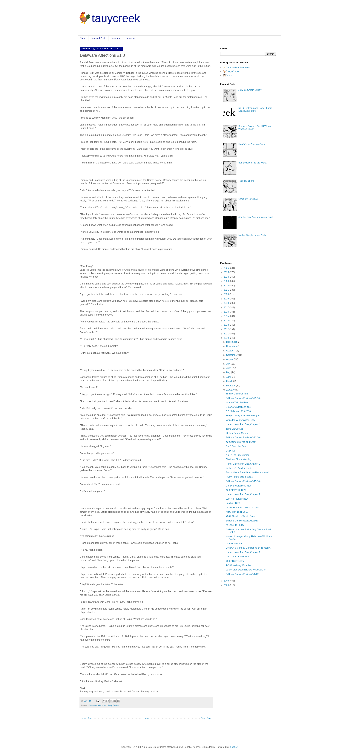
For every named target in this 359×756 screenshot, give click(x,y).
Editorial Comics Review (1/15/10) (243, 481)
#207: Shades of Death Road (240, 516)
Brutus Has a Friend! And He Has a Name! (247, 472)
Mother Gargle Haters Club (252, 235)
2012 (226, 329)
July (228, 363)
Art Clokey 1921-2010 (237, 512)
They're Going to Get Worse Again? (243, 415)
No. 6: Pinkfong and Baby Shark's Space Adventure (255, 109)
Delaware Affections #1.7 (238, 485)
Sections (115, 38)
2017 (226, 307)
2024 (226, 277)
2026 (226, 268)
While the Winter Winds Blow (240, 420)
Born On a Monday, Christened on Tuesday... (248, 548)
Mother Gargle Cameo (237, 433)
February (231, 385)
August (230, 359)
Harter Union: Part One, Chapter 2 (243, 494)
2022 (226, 285)
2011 (226, 333)
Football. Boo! (233, 503)
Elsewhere (130, 38)
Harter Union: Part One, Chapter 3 (243, 464)
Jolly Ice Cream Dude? (250, 90)
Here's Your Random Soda (252, 144)
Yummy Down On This (237, 393)
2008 (226, 585)
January (230, 390)
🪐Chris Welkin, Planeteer (236, 67)
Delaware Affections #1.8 (238, 407)
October (230, 350)
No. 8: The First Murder (237, 455)
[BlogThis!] (108, 701)
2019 (226, 298)
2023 (226, 281)
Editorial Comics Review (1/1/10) (242, 574)
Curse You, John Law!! (237, 556)
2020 (226, 294)
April (228, 377)
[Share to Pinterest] (118, 701)
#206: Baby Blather (235, 561)
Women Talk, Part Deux (238, 402)
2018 (226, 303)
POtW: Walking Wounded (238, 565)
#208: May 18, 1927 (236, 490)
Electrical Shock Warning (238, 459)
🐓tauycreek (109, 18)
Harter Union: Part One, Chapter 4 (243, 424)
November (231, 346)
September (232, 355)
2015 (226, 316)
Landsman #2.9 (234, 543)
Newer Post (87, 718)
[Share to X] (111, 701)
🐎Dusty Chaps (231, 71)
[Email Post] (98, 701)
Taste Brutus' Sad (234, 429)
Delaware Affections (97, 705)
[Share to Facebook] (115, 701)
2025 (226, 272)
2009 (226, 580)
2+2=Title (230, 450)
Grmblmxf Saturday (248, 199)
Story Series (113, 705)
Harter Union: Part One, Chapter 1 (243, 552)
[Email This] (104, 701)
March (229, 381)
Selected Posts (98, 38)
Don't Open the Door (236, 446)
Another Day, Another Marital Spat (255, 217)
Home (147, 718)
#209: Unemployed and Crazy (241, 442)
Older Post (206, 718)
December (231, 342)
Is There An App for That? (238, 468)
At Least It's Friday (235, 525)
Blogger (233, 747)
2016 (226, 311)
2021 (226, 290)
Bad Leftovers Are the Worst (252, 162)
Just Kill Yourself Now (237, 499)
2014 (226, 320)
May (228, 372)
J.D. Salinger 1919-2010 (238, 411)
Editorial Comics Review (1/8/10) (242, 520)
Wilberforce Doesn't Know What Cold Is (246, 569)
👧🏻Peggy (227, 75)
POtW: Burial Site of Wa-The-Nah (242, 507)
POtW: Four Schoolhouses (239, 477)
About (83, 38)
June (229, 368)
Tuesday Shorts (246, 181)
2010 (226, 338)
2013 (226, 325)
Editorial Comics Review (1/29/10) (243, 398)
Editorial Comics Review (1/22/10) (243, 437)
